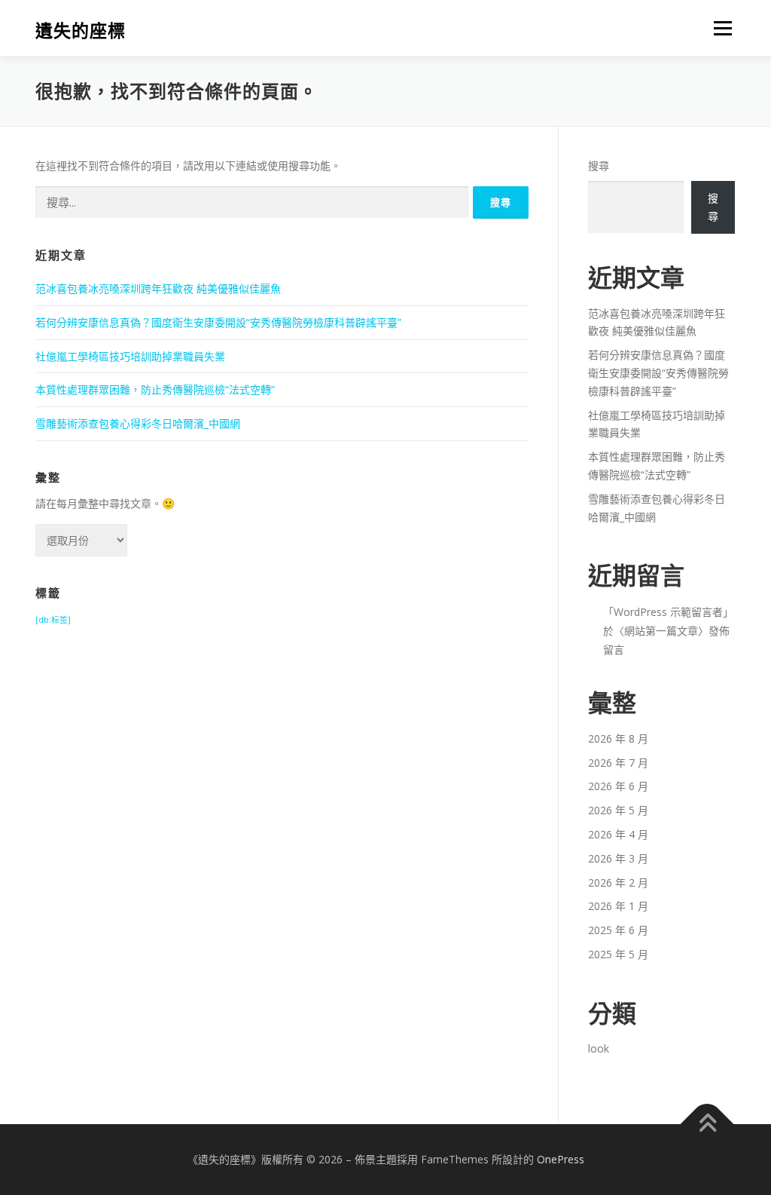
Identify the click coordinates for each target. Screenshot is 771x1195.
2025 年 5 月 (618, 954)
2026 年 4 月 (618, 834)
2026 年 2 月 (618, 882)
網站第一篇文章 (661, 631)
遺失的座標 (80, 30)
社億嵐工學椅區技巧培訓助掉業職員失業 (130, 356)
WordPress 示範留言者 (668, 612)
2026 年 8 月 (618, 738)
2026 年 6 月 (618, 786)
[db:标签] (53, 619)
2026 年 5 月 (618, 810)
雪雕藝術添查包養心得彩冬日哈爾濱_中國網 (137, 423)
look (598, 1048)
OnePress (560, 1159)
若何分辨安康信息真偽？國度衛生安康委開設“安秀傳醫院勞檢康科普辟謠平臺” (218, 322)
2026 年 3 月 (618, 858)
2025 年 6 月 (618, 930)
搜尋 (598, 165)
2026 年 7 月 (618, 762)
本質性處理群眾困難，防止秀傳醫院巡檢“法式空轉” (155, 389)
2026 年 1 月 (618, 906)
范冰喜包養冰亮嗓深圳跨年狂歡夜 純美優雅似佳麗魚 (158, 288)
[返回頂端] (707, 1124)
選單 (719, 28)
